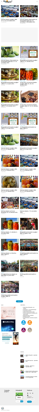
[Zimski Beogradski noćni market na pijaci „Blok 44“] (10, 287)
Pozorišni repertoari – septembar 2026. (32, 361)
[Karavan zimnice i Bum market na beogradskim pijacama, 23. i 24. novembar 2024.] (10, 52)
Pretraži (22, 401)
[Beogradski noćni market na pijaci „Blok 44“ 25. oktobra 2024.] (29, 52)
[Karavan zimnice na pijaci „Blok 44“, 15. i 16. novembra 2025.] (10, 11)
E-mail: (32, 397)
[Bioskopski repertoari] (23, 322)
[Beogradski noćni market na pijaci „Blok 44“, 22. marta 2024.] (10, 74)
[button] (1, 1)
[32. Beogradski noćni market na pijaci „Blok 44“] (29, 119)
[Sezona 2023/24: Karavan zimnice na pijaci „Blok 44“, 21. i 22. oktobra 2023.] (29, 97)
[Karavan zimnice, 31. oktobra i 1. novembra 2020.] (10, 224)
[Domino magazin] (19, 397)
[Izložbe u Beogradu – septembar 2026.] (22, 355)
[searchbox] (18, 401)
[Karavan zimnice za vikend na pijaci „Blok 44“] (10, 245)
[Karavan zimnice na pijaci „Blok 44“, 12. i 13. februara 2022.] (10, 161)
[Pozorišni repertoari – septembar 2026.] (22, 361)
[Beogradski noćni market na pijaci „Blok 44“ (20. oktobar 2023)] (10, 97)
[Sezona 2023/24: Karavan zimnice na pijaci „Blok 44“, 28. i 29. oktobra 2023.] (29, 74)
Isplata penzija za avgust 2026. (29, 311)
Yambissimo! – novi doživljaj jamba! (29, 309)
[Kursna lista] (8, 312)
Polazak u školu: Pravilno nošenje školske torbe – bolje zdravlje (32, 372)
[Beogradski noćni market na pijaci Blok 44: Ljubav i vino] (29, 224)
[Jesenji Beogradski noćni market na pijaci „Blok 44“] (29, 245)
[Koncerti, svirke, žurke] (23, 329)
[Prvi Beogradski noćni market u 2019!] (29, 266)
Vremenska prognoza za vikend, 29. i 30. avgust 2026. (31, 377)
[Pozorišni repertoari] (30, 322)
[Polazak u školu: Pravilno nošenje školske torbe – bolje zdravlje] (22, 371)
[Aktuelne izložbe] (30, 329)
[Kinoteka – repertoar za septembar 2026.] (22, 366)
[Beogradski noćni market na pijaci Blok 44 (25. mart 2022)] (29, 140)
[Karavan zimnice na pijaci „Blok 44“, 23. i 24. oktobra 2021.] (10, 182)
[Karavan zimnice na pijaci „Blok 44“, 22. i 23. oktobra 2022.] (10, 140)
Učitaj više (19, 301)
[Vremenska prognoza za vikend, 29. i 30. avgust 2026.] (22, 377)
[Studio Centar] (19, 394)
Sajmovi (2, 103)
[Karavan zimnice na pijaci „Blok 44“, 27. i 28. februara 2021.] (29, 182)
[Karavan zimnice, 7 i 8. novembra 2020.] (29, 203)
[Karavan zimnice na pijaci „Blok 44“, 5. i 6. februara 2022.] (29, 161)
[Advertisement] (9, 35)
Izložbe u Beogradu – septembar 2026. (31, 355)
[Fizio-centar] (10, 338)
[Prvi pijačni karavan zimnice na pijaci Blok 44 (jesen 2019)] (10, 266)
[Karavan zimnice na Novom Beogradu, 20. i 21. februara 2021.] (10, 203)
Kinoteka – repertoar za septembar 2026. (30, 366)
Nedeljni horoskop (26, 316)
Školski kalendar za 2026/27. (28, 315)
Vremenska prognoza (27, 310)
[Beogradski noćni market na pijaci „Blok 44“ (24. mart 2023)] (10, 119)
